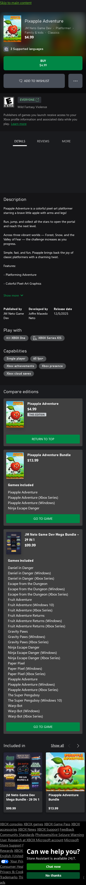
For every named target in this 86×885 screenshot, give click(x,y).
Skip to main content (16, 2)
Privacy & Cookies (14, 871)
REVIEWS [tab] (43, 141)
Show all (57, 745)
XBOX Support (48, 829)
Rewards (6, 850)
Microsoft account (49, 839)
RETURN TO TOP (43, 439)
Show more (11, 295)
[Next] (78, 746)
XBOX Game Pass (57, 824)
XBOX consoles (11, 824)
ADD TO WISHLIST (36, 81)
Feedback (67, 829)
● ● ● (75, 81)
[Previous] (69, 746)
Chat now (53, 866)
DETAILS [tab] (19, 141)
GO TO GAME (43, 518)
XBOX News (27, 829)
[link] (23, 782)
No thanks (53, 875)
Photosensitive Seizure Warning (59, 834)
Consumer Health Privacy (19, 866)
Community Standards (17, 834)
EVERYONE (27, 99)
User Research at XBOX (18, 839)
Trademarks (9, 877)
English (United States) (17, 855)
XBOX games (33, 824)
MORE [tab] (66, 141)
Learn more (18, 124)
